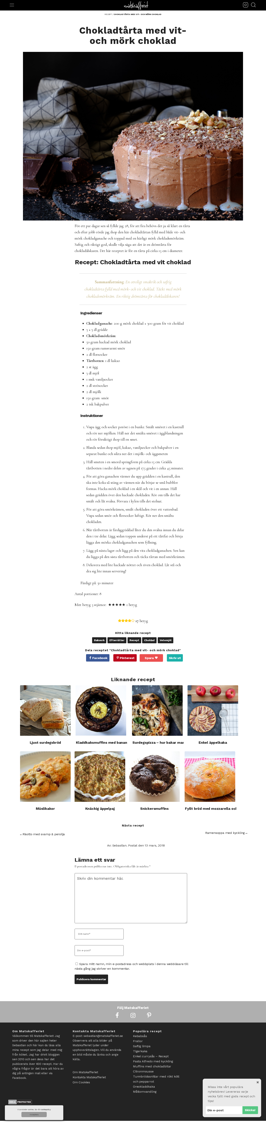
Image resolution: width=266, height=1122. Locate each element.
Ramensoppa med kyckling (225, 833)
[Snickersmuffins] (154, 776)
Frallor (138, 1041)
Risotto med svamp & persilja (44, 834)
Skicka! (250, 1110)
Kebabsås (140, 1036)
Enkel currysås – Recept (150, 1056)
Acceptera (34, 1114)
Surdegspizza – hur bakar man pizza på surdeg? (173, 742)
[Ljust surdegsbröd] (45, 710)
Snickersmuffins (154, 808)
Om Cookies (81, 1082)
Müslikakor (45, 808)
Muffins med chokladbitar (152, 1066)
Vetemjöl (165, 640)
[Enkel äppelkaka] (213, 710)
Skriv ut (175, 658)
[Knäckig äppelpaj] (100, 776)
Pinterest (127, 658)
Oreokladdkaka (144, 1086)
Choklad (149, 640)
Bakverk (99, 640)
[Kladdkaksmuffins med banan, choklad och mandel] (101, 710)
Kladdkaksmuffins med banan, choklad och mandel (120, 742)
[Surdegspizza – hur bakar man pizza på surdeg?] (157, 710)
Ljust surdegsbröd (45, 742)
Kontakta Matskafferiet (89, 1077)
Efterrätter (116, 640)
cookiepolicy (46, 1110)
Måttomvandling (145, 1091)
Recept (134, 640)
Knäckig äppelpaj (100, 808)
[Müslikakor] (45, 776)
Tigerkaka (140, 1051)
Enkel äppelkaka (213, 742)
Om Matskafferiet (85, 1072)
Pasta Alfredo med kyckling (153, 1061)
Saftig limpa (142, 1046)
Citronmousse (143, 1071)
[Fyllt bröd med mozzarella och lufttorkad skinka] (210, 776)
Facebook (99, 658)
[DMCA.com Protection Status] (20, 1103)
